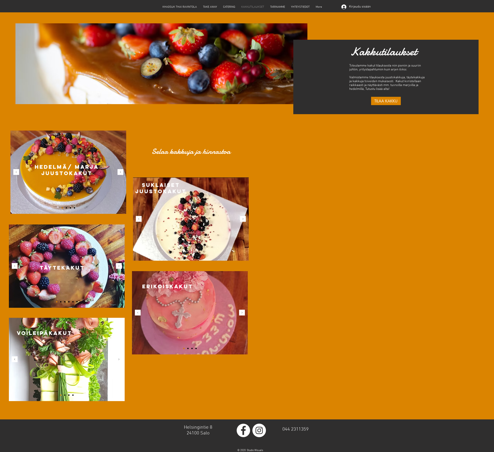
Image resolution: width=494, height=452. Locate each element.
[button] (386, 101)
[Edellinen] (16, 172)
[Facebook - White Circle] (243, 430)
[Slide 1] (62, 207)
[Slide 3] (70, 207)
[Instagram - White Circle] (259, 430)
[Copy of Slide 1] (74, 207)
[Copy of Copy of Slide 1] (73, 301)
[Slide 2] (66, 207)
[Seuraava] (120, 172)
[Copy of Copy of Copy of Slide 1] (77, 301)
